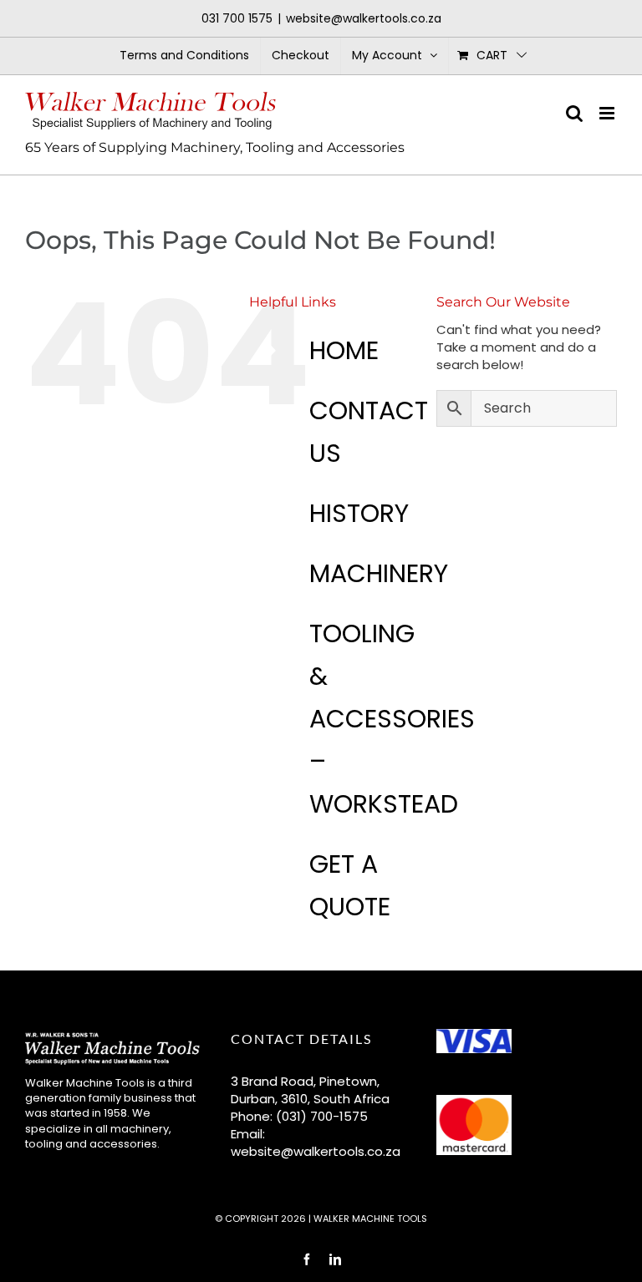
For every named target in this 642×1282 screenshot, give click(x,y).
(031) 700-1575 (322, 1116)
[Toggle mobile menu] (608, 113)
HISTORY (359, 513)
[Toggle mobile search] (574, 113)
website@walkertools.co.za (363, 18)
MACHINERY (378, 573)
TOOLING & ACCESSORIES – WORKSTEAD (392, 719)
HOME (344, 350)
